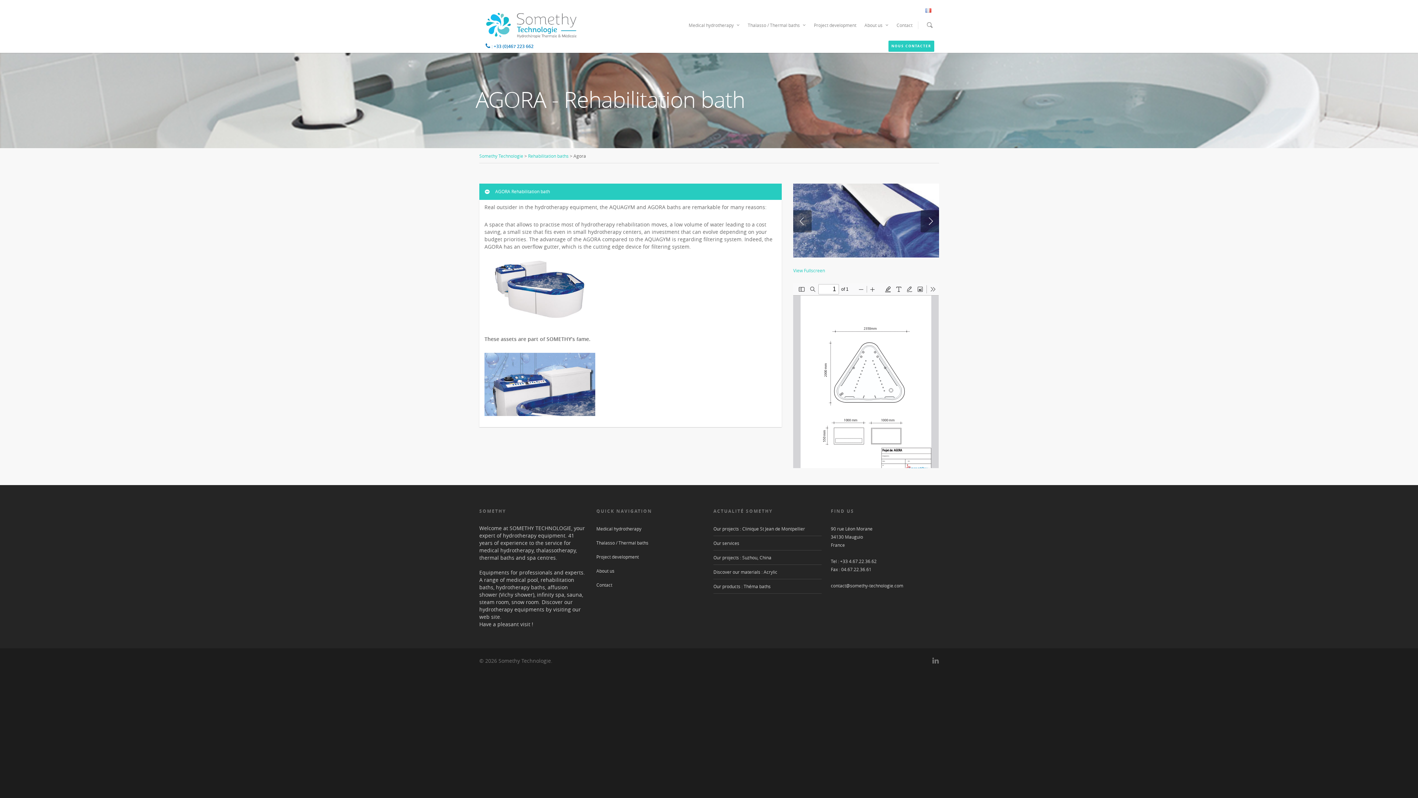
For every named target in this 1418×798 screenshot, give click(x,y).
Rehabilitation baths (548, 156)
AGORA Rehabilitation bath (522, 191)
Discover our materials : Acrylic (745, 572)
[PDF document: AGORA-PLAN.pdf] (866, 375)
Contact (904, 25)
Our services (726, 543)
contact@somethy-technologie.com (867, 586)
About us (873, 25)
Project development (835, 25)
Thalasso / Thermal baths (774, 25)
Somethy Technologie (501, 156)
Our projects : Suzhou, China (742, 557)
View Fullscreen (809, 270)
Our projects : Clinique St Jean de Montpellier (759, 529)
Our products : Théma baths (742, 586)
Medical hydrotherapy (711, 25)
